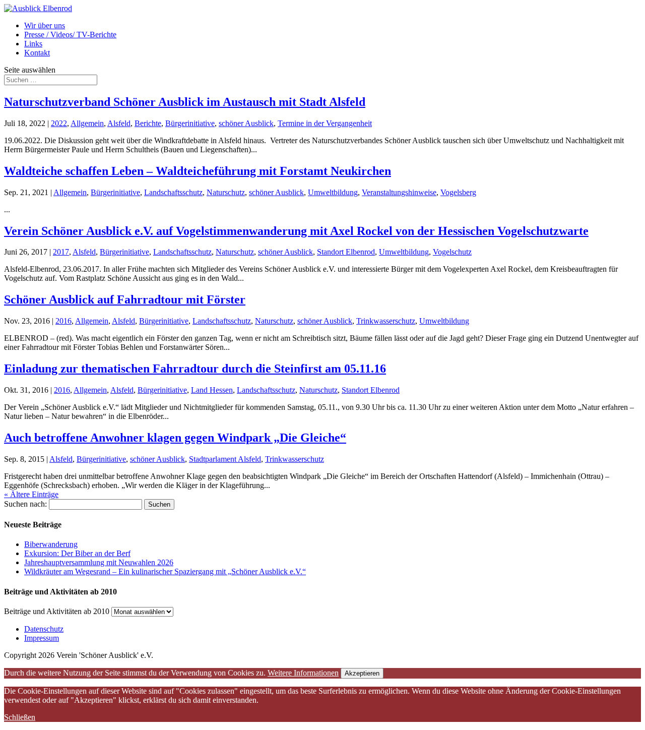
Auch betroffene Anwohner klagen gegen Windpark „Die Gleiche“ (175, 437)
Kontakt (37, 52)
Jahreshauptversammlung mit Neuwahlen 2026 (98, 562)
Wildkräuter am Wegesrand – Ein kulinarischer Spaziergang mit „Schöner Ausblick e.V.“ (165, 571)
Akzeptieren (362, 673)
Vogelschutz (452, 252)
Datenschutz (43, 629)
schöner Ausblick (246, 123)
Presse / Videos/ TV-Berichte (70, 34)
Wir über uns (44, 25)
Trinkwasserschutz (385, 321)
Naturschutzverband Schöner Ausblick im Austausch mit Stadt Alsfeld (184, 101)
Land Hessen (212, 390)
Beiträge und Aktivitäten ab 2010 (56, 611)
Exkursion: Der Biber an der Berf (77, 553)
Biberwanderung (51, 544)
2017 (61, 252)
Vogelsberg (458, 192)
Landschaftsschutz (173, 192)
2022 (59, 123)
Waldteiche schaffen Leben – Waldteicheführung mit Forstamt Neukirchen (197, 170)
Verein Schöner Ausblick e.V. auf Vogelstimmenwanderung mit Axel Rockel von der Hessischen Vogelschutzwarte (296, 230)
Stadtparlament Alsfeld (225, 459)
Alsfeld (119, 123)
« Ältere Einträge (31, 494)
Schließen (19, 717)
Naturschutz (226, 192)
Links (33, 43)
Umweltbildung (333, 192)
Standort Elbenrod (346, 252)
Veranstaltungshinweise (399, 192)
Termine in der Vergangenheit (325, 123)
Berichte (148, 123)
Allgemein (87, 123)
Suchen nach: (25, 504)
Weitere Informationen (303, 672)
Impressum (41, 638)
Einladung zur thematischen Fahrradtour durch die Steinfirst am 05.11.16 (195, 368)
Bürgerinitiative (190, 123)
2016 (63, 321)
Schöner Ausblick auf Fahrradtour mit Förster (124, 299)
